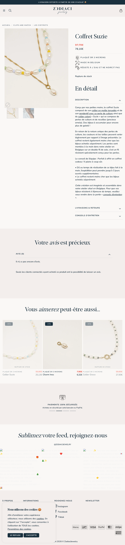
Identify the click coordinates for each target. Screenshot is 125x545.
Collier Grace (89, 374)
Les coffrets (41, 25)
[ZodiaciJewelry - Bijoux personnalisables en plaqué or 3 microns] (62, 10)
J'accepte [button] (31, 535)
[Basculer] (120, 100)
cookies (40, 518)
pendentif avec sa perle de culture (96, 113)
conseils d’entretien (112, 194)
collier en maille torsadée (104, 110)
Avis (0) (20, 254)
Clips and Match (22, 25)
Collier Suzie (9, 374)
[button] (4, 10)
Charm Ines (48, 374)
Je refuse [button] (15, 535)
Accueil (6, 25)
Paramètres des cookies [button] (19, 529)
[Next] (63, 68)
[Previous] (9, 68)
